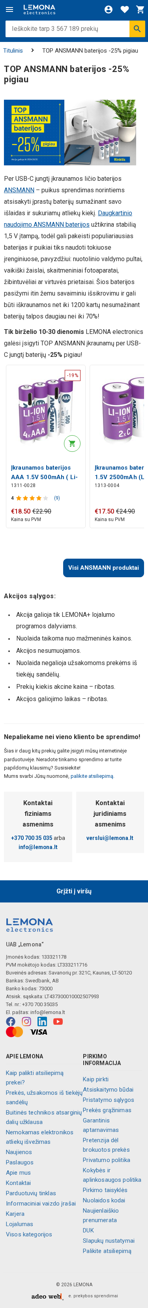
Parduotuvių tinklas (31, 1193)
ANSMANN (19, 190)
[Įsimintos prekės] (124, 9)
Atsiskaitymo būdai (108, 1089)
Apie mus (18, 1172)
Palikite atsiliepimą (107, 1251)
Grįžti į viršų (74, 891)
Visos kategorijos (29, 1234)
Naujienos (19, 1152)
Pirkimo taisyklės (105, 1190)
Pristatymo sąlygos (108, 1099)
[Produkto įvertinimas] (33, 498)
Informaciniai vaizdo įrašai (41, 1203)
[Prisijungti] (108, 9)
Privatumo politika (106, 1160)
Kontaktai (18, 1183)
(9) (57, 498)
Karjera (15, 1213)
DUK (88, 1230)
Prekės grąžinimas (107, 1110)
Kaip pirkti (96, 1079)
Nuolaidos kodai (104, 1200)
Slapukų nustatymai (109, 1240)
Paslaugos (20, 1162)
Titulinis (13, 50)
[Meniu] (9, 9)
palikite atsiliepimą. (91, 776)
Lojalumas (19, 1224)
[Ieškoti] (137, 29)
